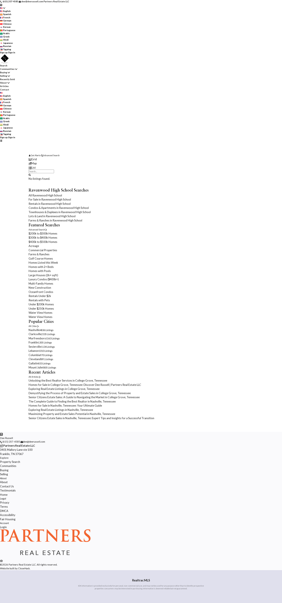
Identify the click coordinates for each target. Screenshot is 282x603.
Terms (4, 506)
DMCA (4, 511)
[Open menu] (1, 140)
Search (3, 65)
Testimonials (8, 490)
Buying (3, 72)
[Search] (30, 174)
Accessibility (7, 515)
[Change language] (2, 8)
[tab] (141, 159)
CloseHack (24, 568)
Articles (4, 86)
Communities (7, 69)
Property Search (10, 461)
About (3, 82)
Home (4, 494)
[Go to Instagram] (1, 4)
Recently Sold (7, 79)
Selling (3, 75)
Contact (4, 89)
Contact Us (7, 486)
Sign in (11, 52)
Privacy (4, 502)
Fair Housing (8, 519)
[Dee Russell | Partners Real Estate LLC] (45, 556)
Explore (4, 457)
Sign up (4, 52)
